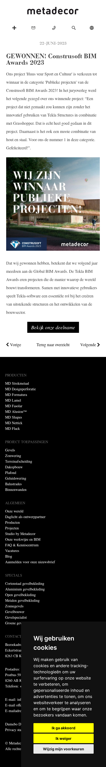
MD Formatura (16, 394)
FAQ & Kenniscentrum (22, 544)
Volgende (88, 344)
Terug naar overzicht (53, 344)
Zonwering (13, 455)
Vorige (15, 344)
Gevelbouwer (14, 611)
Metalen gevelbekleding (22, 600)
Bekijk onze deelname (53, 327)
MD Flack (12, 428)
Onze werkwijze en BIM (22, 539)
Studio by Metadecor (20, 533)
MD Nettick (13, 422)
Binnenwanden (15, 489)
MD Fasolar (13, 405)
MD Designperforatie (20, 388)
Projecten (12, 528)
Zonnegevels (14, 606)
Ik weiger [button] (64, 738)
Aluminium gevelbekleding (25, 589)
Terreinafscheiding (18, 461)
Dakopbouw (14, 466)
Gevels (10, 450)
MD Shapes (13, 417)
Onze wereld (14, 511)
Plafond (10, 472)
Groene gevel (14, 622)
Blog (8, 556)
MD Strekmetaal (17, 383)
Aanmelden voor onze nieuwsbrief (30, 561)
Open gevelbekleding (20, 594)
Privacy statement (18, 729)
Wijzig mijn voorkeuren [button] (63, 749)
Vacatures (12, 550)
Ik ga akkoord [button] (63, 728)
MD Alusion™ (16, 411)
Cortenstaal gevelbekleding (24, 583)
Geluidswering (15, 478)
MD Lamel (13, 400)
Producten (12, 522)
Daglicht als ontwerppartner (25, 516)
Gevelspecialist (16, 617)
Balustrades (13, 483)
